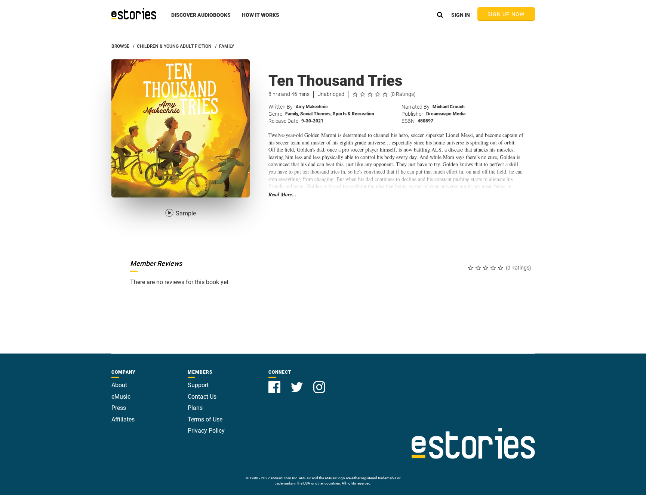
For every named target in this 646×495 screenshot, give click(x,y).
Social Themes (316, 113)
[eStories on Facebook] (275, 383)
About (119, 385)
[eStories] (133, 13)
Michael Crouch (449, 106)
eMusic (120, 396)
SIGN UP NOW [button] (506, 14)
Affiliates (123, 419)
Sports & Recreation (353, 113)
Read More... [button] (282, 194)
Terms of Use (205, 419)
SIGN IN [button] (460, 15)
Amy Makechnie (311, 106)
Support (198, 385)
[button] (201, 19)
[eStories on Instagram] (319, 383)
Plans (195, 407)
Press (118, 407)
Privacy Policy (206, 430)
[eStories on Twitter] (297, 383)
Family (292, 113)
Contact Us (202, 396)
